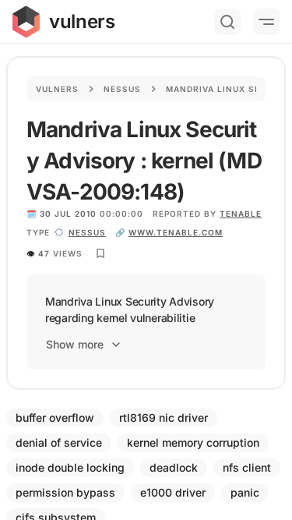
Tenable (241, 213)
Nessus (122, 89)
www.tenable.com (175, 232)
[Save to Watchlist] (100, 253)
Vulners (57, 89)
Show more (75, 344)
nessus (87, 232)
